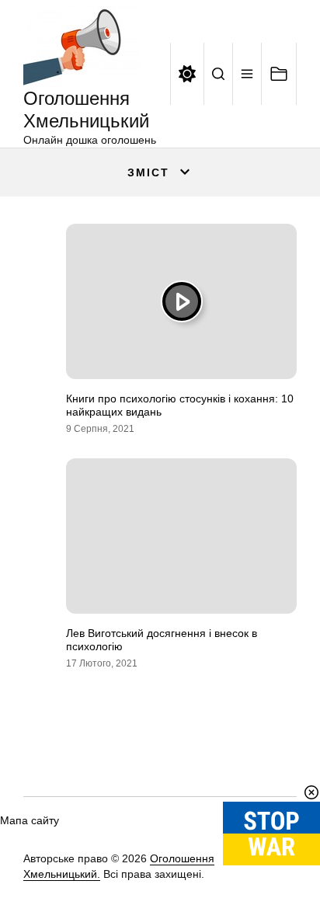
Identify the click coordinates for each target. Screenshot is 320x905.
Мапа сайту (29, 820)
